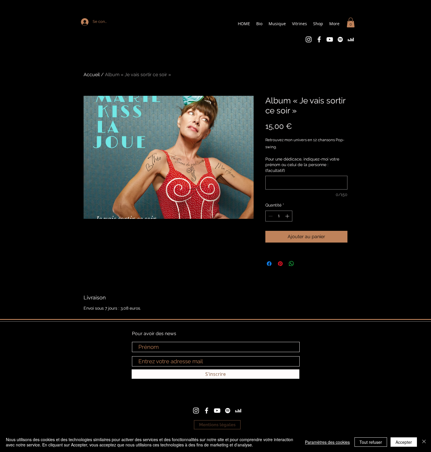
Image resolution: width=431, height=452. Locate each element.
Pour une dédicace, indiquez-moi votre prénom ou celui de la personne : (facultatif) (302, 165)
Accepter (404, 442)
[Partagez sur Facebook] (269, 263)
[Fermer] (423, 442)
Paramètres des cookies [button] (327, 442)
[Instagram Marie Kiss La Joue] (309, 39)
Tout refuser (370, 442)
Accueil (92, 74)
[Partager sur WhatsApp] (291, 263)
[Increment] (287, 216)
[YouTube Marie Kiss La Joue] (330, 39)
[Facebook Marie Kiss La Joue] (319, 39)
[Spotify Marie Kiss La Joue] (340, 39)
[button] (351, 22)
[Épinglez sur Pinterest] (280, 263)
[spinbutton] (279, 216)
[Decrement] (270, 216)
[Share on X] (302, 263)
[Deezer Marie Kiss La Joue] (351, 39)
